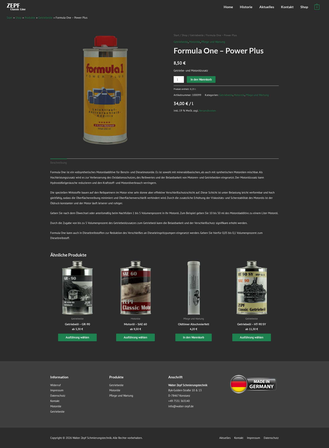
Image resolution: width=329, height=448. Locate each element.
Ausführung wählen (77, 337)
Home (228, 7)
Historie (246, 7)
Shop (304, 7)
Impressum (56, 390)
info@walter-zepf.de (181, 406)
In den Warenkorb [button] (193, 337)
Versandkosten (207, 110)
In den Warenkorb (201, 79)
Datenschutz (57, 395)
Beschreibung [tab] (58, 162)
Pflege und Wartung (213, 42)
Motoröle (194, 42)
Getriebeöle (197, 35)
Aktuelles (266, 7)
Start (176, 35)
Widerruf (55, 385)
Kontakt (287, 7)
